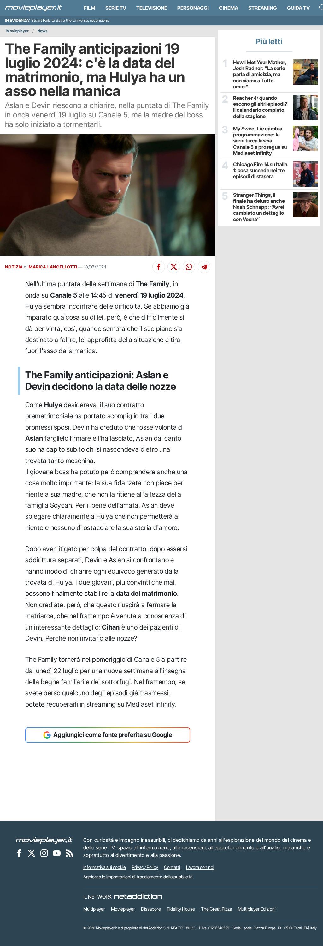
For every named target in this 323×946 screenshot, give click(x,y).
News (42, 30)
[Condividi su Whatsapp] (189, 267)
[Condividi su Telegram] (204, 267)
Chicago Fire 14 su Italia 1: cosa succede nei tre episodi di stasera (260, 170)
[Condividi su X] (173, 267)
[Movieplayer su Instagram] (44, 853)
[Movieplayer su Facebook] (19, 853)
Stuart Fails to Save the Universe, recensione (70, 20)
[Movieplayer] (44, 840)
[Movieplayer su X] (31, 853)
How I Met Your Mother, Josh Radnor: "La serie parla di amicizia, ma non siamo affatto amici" (259, 74)
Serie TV (115, 8)
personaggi (193, 8)
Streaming (262, 8)
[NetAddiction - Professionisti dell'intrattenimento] (138, 897)
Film (89, 8)
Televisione (151, 8)
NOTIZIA (14, 266)
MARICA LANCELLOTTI (53, 266)
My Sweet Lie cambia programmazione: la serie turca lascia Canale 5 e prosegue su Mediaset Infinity (260, 141)
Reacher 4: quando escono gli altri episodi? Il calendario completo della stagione (260, 107)
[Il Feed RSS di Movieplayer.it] (69, 853)
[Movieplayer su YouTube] (56, 853)
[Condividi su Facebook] (158, 267)
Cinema (228, 8)
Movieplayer (17, 30)
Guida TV (298, 8)
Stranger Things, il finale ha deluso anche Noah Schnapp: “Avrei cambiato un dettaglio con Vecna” (259, 207)
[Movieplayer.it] (33, 8)
